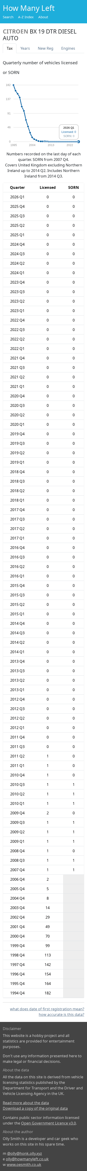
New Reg (45, 48)
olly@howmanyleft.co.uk (27, 1159)
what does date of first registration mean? (47, 1009)
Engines (68, 48)
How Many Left (29, 8)
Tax (10, 48)
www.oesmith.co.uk (24, 1164)
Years (25, 48)
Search (8, 17)
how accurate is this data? (61, 1014)
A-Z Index (26, 17)
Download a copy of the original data (35, 1108)
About (43, 17)
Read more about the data (26, 1102)
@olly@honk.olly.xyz (24, 1153)
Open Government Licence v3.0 (48, 1123)
